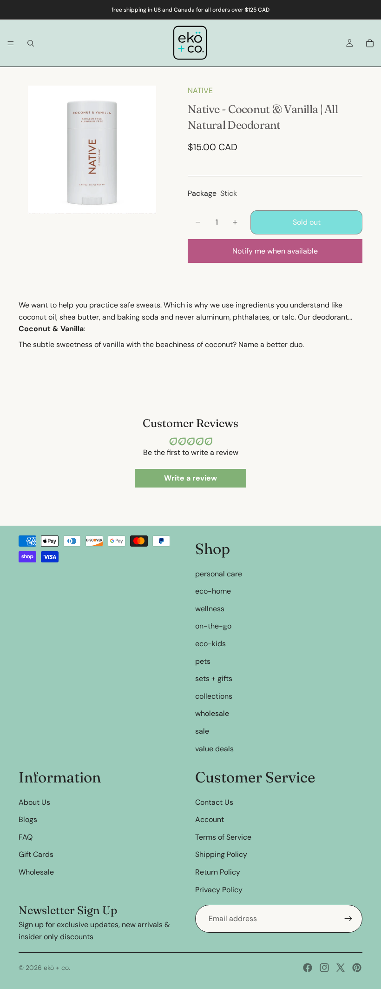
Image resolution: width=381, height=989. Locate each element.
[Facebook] (307, 967)
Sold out (307, 222)
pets (202, 661)
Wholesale (36, 872)
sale (202, 731)
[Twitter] (340, 967)
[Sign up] (348, 919)
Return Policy (217, 872)
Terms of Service (223, 837)
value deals (214, 749)
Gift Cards (36, 854)
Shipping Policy (221, 854)
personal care (218, 574)
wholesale (212, 713)
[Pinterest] (356, 967)
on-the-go (213, 626)
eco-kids (210, 643)
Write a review (190, 478)
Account (209, 819)
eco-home (213, 591)
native (200, 90)
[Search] (30, 43)
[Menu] (10, 43)
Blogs (28, 819)
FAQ (26, 837)
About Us (34, 802)
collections (213, 696)
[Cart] (370, 43)
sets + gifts (213, 678)
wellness (209, 609)
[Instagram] (324, 967)
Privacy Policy (219, 890)
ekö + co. (57, 967)
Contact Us (214, 802)
